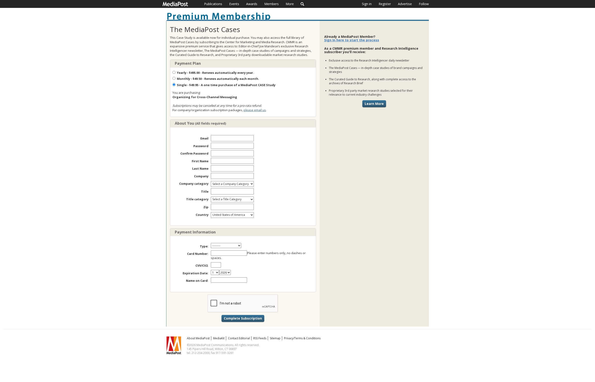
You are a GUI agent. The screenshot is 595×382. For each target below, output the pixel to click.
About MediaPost (198, 338)
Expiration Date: (195, 273)
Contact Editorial (239, 338)
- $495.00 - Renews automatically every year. (215, 73)
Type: (204, 246)
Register (385, 4)
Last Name (200, 168)
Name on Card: (197, 280)
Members (271, 4)
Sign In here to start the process (351, 40)
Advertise (405, 4)
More (290, 4)
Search (302, 4)
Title (204, 191)
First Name (200, 161)
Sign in (367, 4)
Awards (251, 4)
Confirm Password (194, 153)
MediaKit (219, 338)
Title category (197, 199)
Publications (213, 4)
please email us (255, 110)
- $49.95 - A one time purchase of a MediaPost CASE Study (226, 85)
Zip (205, 207)
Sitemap (275, 338)
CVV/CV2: (201, 265)
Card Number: (197, 254)
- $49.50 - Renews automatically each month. (218, 79)
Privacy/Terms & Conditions (302, 338)
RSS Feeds (259, 338)
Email (204, 138)
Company (201, 176)
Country (202, 215)
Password (200, 146)
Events (234, 4)
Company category (193, 183)
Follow (424, 4)
